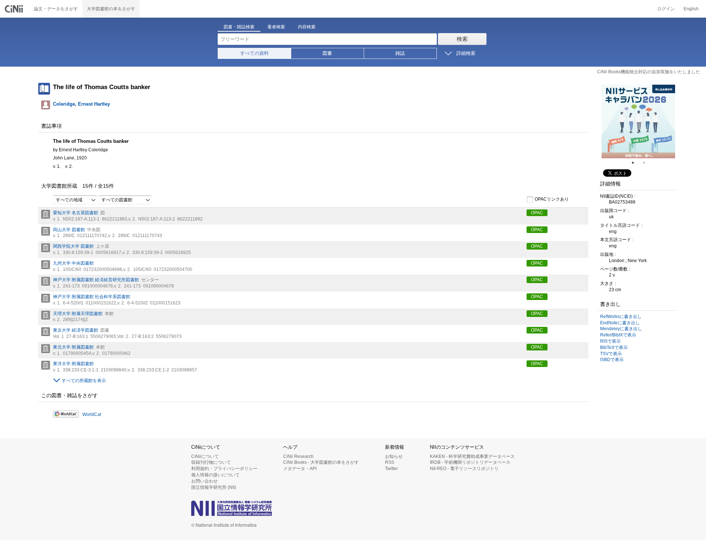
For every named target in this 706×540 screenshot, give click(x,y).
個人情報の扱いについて (215, 474)
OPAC (537, 212)
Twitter (391, 468)
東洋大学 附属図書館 (73, 363)
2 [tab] (646, 162)
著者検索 (276, 26)
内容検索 (306, 26)
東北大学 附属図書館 (73, 347)
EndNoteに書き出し (620, 322)
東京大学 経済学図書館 (75, 330)
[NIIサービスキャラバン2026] (638, 121)
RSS (389, 462)
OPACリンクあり (552, 199)
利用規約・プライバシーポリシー (224, 468)
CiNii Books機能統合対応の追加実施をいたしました (648, 71)
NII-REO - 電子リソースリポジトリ (464, 468)
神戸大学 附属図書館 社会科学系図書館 (91, 296)
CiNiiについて (205, 456)
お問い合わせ (204, 481)
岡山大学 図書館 (69, 229)
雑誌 (400, 53)
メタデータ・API (300, 468)
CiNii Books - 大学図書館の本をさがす (321, 462)
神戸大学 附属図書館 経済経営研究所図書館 (96, 279)
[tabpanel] (638, 121)
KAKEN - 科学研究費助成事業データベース (472, 456)
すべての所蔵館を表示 (84, 380)
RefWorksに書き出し (621, 316)
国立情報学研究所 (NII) (213, 487)
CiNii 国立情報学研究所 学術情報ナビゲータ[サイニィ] (14, 9)
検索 (462, 39)
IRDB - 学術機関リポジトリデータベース (470, 462)
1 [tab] (635, 162)
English (691, 8)
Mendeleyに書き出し (621, 328)
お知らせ (394, 456)
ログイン (666, 8)
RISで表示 (610, 341)
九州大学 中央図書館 (73, 263)
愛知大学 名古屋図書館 (75, 212)
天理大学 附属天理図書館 (78, 313)
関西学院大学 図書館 (73, 246)
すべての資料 (254, 53)
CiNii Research (298, 456)
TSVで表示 (611, 353)
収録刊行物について (211, 462)
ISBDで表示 (612, 359)
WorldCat (91, 414)
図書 (327, 53)
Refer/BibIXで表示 (618, 335)
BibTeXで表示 (614, 347)
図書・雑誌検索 (239, 26)
